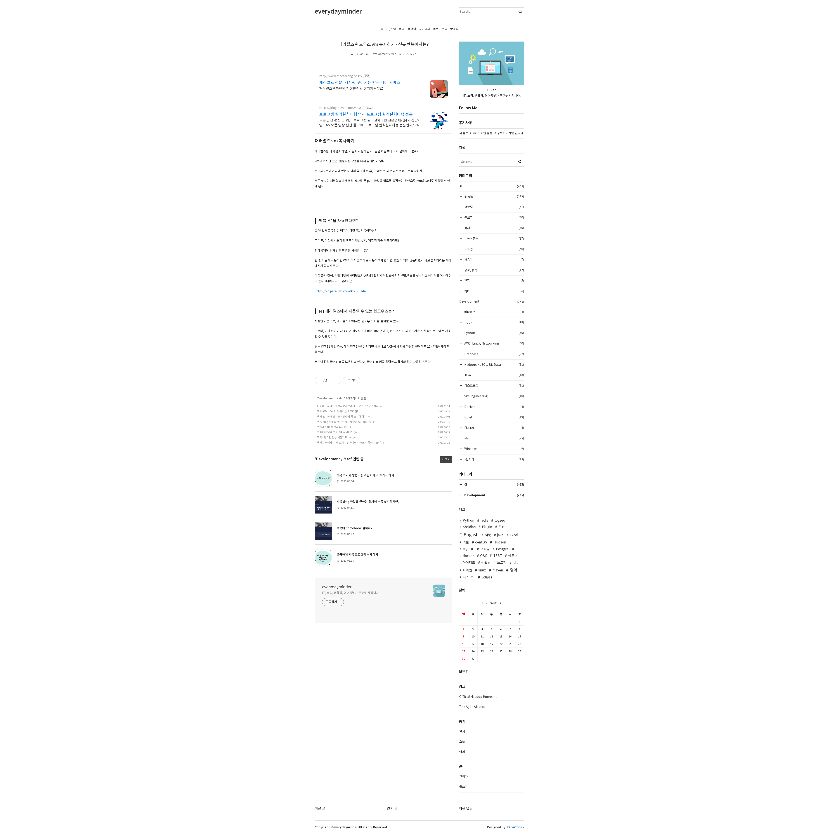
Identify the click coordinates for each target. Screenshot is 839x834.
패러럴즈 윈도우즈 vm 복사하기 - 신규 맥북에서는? (383, 44)
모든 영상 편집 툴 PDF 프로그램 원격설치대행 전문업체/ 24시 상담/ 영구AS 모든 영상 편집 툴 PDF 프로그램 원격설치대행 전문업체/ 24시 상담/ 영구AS (369, 123)
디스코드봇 (494, 385)
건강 (494, 281)
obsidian (469, 527)
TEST (497, 556)
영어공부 (424, 29)
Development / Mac (383, 54)
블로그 (494, 217)
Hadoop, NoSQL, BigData (494, 364)
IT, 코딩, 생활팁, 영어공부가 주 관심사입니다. (350, 593)
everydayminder (337, 587)
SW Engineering (494, 396)
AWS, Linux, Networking (494, 343)
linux (482, 570)
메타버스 (494, 312)
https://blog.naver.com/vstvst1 (342, 108)
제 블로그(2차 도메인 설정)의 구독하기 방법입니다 (491, 133)
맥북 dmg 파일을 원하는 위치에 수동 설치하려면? (344, 422)
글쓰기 (463, 787)
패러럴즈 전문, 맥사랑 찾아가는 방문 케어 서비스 (359, 82)
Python (494, 333)
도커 (501, 527)
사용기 (494, 260)
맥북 (488, 535)
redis (484, 520)
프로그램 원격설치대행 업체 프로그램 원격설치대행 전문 (366, 114)
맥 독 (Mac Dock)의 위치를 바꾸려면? (337, 411)
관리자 (463, 777)
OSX (483, 556)
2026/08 (492, 603)
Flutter (494, 428)
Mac (341, 398)
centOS (481, 542)
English (494, 196)
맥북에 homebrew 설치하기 (332, 427)
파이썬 (467, 570)
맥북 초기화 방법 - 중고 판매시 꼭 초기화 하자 (341, 416)
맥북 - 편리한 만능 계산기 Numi (334, 437)
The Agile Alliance (472, 707)
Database (494, 354)
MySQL (468, 549)
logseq (500, 520)
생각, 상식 (494, 270)
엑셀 (466, 542)
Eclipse (486, 577)
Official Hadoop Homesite (478, 697)
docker (468, 556)
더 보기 (446, 459)
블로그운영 (440, 29)
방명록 (454, 29)
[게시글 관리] (336, 380)
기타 (494, 291)
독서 (402, 29)
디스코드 (469, 577)
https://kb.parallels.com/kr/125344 (340, 291)
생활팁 (411, 29)
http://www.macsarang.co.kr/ (340, 76)
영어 (513, 570)
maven (497, 570)
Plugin (487, 527)
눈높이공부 (494, 239)
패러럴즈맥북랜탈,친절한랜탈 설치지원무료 (351, 89)
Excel (494, 417)
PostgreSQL (505, 549)
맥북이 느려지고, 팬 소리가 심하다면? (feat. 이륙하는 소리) (349, 442)
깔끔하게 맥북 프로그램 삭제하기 (335, 432)
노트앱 (494, 249)
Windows (494, 449)
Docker (494, 407)
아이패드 (469, 563)
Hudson (500, 542)
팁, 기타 (494, 459)
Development (327, 398)
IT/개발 (391, 29)
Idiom (517, 563)
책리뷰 (484, 549)
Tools (494, 322)
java (500, 535)
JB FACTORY (515, 827)
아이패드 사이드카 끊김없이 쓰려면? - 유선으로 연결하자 (347, 406)
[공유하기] (331, 380)
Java (494, 375)
